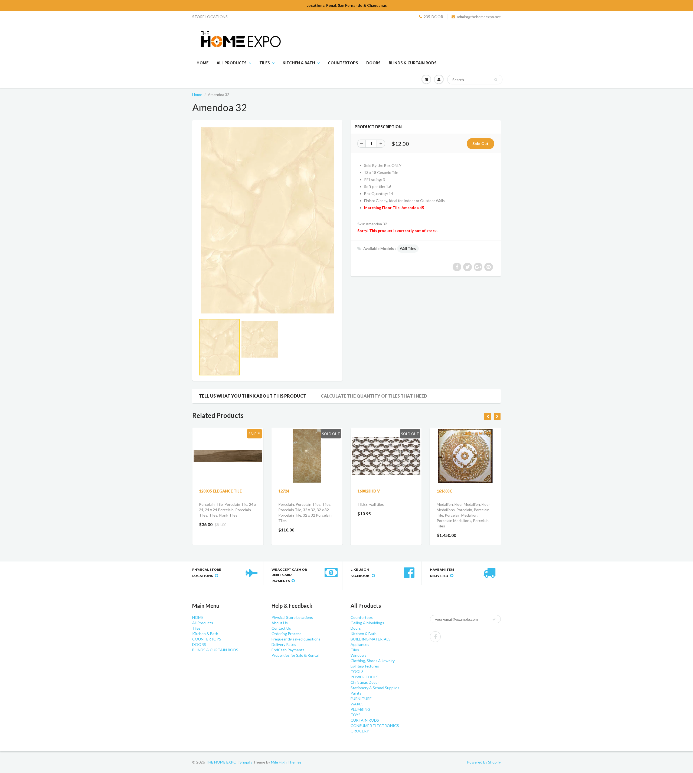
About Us (280, 622)
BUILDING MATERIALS (371, 639)
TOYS (356, 714)
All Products (232, 63)
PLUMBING (360, 709)
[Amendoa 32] (267, 220)
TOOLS (357, 671)
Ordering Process (287, 633)
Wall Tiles (408, 248)
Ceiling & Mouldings (367, 622)
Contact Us (281, 628)
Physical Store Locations (292, 617)
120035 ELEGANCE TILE (220, 491)
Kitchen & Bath (299, 63)
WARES (357, 704)
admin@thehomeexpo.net (479, 16)
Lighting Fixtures (365, 666)
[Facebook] (435, 636)
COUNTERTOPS (343, 63)
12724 (283, 491)
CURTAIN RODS (365, 720)
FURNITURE (361, 698)
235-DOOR (433, 16)
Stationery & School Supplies (375, 687)
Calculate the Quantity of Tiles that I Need (374, 395)
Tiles (264, 63)
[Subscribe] (494, 619)
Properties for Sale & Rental (295, 655)
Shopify (246, 762)
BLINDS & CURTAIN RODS (413, 63)
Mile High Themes (286, 762)
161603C (444, 491)
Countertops (362, 617)
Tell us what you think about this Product (252, 395)
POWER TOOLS (364, 677)
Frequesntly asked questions (296, 639)
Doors (356, 628)
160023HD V (368, 491)
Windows (359, 655)
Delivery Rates (284, 644)
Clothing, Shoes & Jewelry (373, 660)
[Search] (496, 79)
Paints (356, 693)
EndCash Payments (288, 650)
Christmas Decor (365, 682)
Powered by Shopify (484, 762)
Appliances (360, 644)
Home (197, 94)
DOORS (373, 63)
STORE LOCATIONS (210, 16)
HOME (202, 63)
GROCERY (360, 731)
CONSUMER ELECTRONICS (375, 725)
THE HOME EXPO (221, 762)
